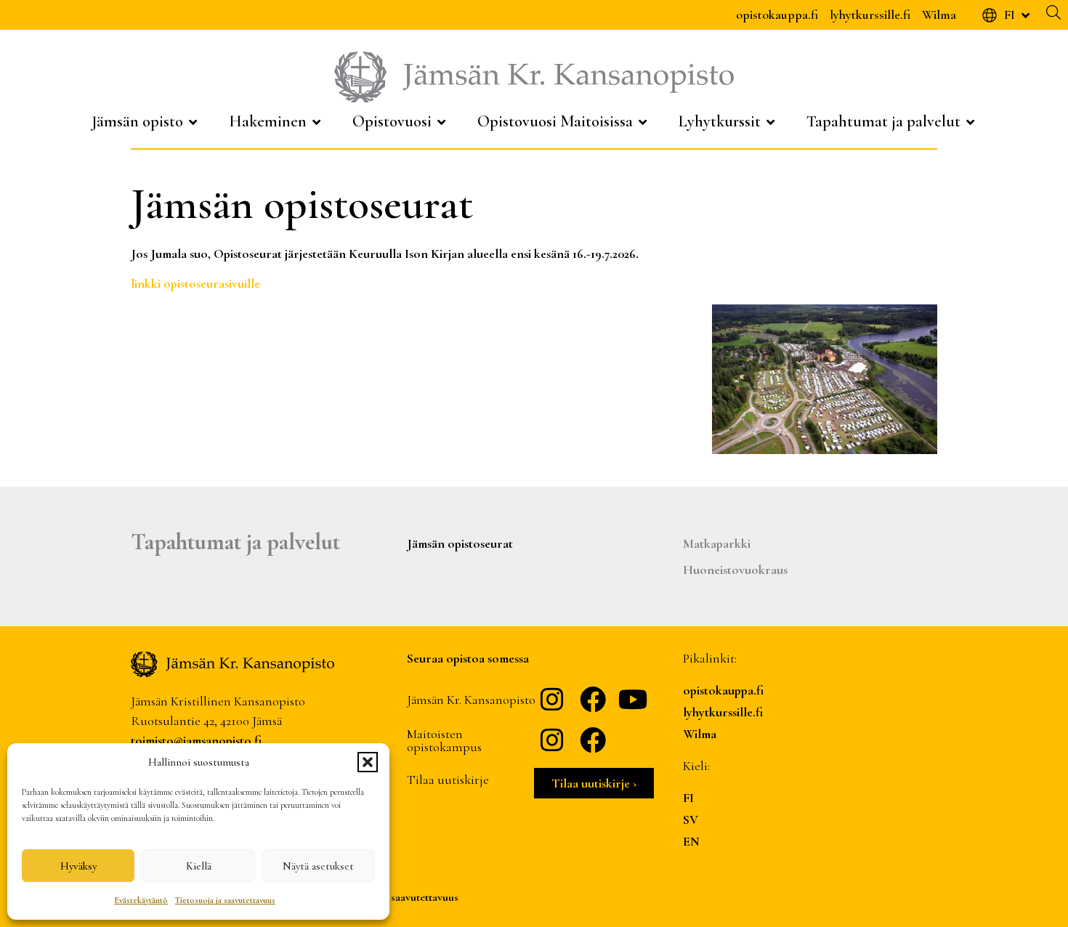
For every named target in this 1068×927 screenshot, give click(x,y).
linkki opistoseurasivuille (197, 283)
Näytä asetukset (318, 866)
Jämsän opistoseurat (460, 543)
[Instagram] (552, 700)
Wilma (939, 15)
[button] (367, 762)
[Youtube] (633, 700)
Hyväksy (78, 866)
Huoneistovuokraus (735, 570)
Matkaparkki (717, 543)
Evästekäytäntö (141, 900)
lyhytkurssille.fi (870, 15)
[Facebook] (593, 700)
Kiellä (198, 866)
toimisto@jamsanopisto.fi (196, 740)
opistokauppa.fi (777, 15)
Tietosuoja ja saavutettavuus (225, 900)
